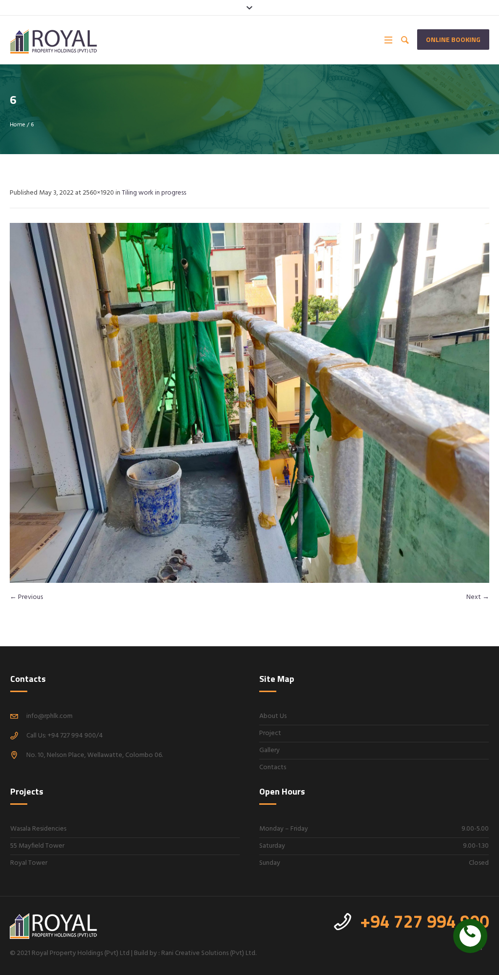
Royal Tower (28, 863)
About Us (273, 716)
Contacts (272, 767)
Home (17, 125)
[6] (249, 403)
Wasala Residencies (38, 829)
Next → (477, 597)
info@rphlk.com (49, 716)
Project (270, 733)
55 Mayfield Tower (37, 846)
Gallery (269, 750)
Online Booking (453, 39)
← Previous (26, 597)
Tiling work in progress (154, 193)
